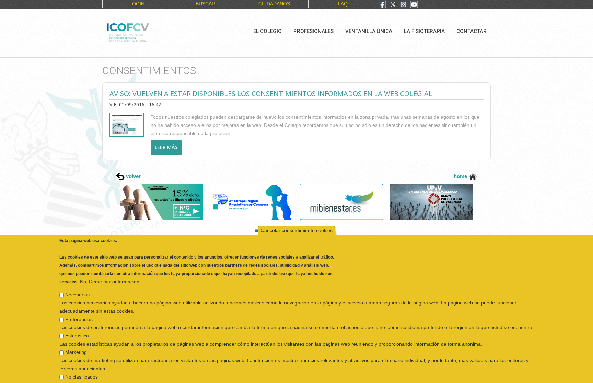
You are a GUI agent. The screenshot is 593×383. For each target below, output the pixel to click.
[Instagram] (403, 5)
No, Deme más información (109, 272)
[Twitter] (393, 5)
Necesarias (77, 285)
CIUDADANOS (274, 4)
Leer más (168, 147)
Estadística (77, 326)
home (461, 176)
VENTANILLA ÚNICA (368, 31)
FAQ (343, 4)
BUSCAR (205, 4)
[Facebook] (382, 5)
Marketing (76, 342)
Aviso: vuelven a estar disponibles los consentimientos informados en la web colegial (270, 93)
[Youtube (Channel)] (414, 5)
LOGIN (136, 4)
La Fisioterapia (424, 31)
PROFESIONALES (313, 31)
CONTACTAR (471, 31)
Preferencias (79, 309)
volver (133, 176)
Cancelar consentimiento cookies (297, 221)
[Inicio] (150, 32)
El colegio (267, 31)
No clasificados (81, 367)
